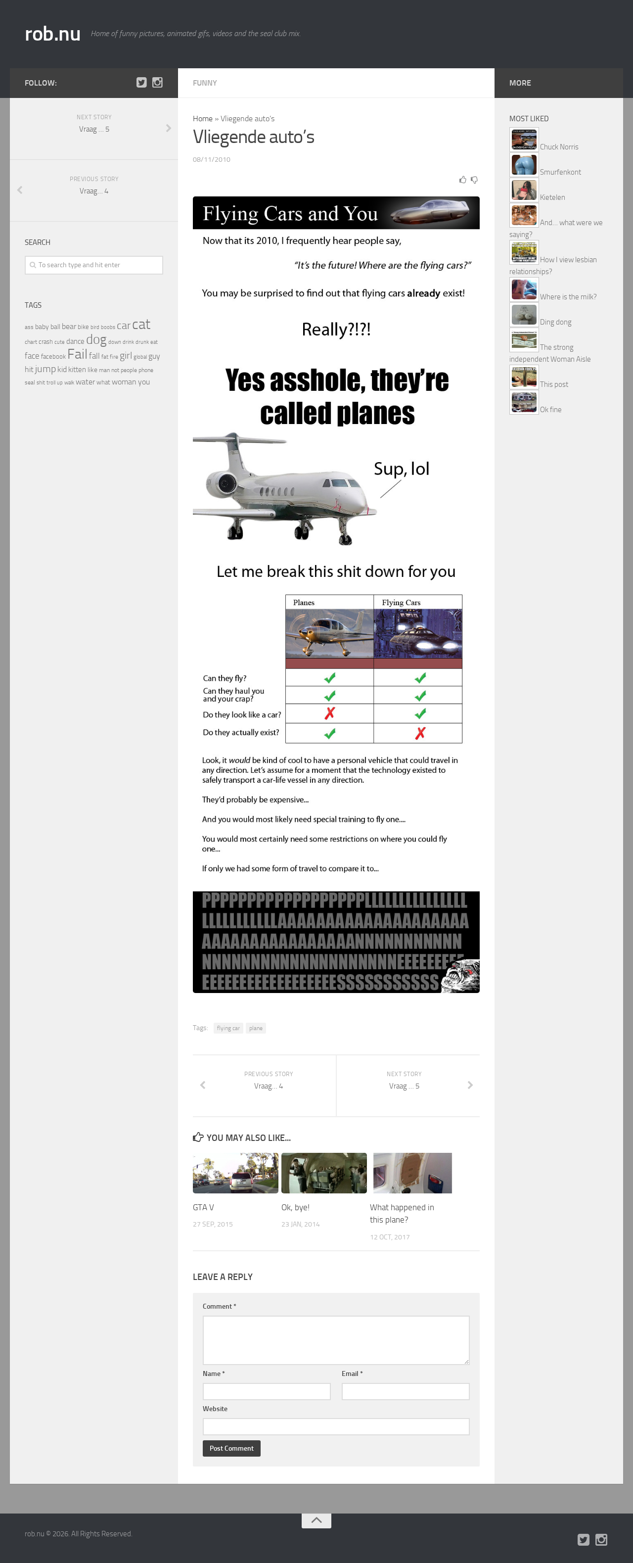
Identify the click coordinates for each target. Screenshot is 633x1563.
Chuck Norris (559, 146)
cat (141, 324)
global (140, 356)
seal (30, 382)
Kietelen (552, 197)
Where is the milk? (568, 296)
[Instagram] (157, 83)
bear (69, 326)
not (115, 370)
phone (145, 370)
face (32, 356)
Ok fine (551, 409)
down (114, 342)
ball (55, 327)
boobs (108, 327)
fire (114, 356)
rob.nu (53, 33)
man (104, 370)
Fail (77, 354)
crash (46, 341)
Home (203, 118)
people (129, 370)
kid (62, 369)
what (103, 382)
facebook (53, 356)
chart (31, 341)
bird (94, 327)
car (124, 325)
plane (256, 1028)
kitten (77, 369)
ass (29, 327)
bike (83, 327)
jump (45, 369)
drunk (142, 342)
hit (29, 369)
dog (96, 339)
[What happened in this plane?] (412, 1173)
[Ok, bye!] (324, 1173)
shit (41, 382)
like (92, 370)
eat (154, 342)
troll (50, 382)
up (60, 382)
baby (42, 327)
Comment (219, 1306)
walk (69, 382)
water (85, 381)
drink (128, 341)
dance (75, 341)
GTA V (203, 1207)
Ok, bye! (295, 1207)
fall (94, 356)
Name (214, 1374)
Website (215, 1409)
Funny (205, 83)
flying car (228, 1028)
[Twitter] (141, 83)
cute (59, 342)
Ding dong (556, 322)
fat (104, 356)
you (144, 381)
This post (554, 384)
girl (126, 355)
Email (352, 1374)
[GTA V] (235, 1173)
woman (124, 381)
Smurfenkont (560, 172)
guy (154, 356)
